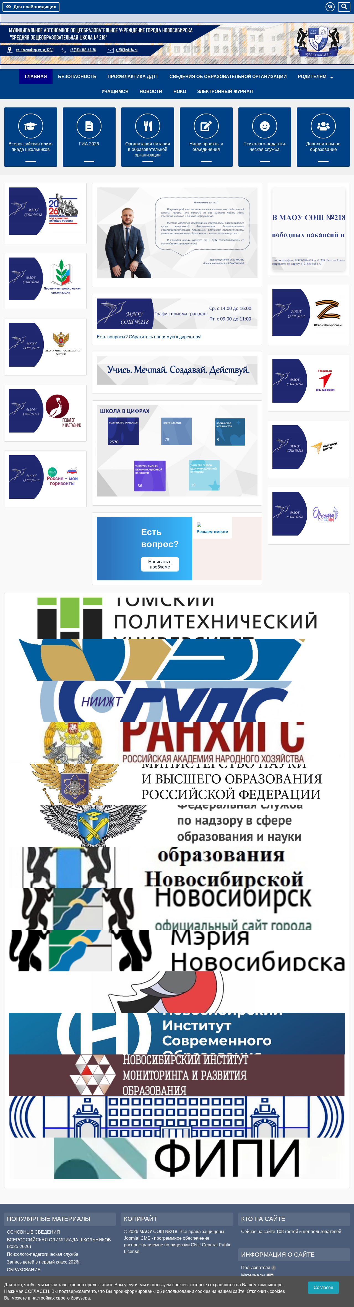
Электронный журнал (225, 91)
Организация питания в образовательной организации (147, 149)
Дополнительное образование (323, 146)
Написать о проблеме (159, 564)
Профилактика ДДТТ (133, 76)
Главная (36, 76)
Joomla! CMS (137, 1238)
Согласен (323, 1287)
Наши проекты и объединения (206, 146)
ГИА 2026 (89, 143)
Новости (151, 91)
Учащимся (115, 91)
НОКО (179, 91)
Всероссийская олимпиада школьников (31, 146)
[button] (330, 6)
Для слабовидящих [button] (35, 6)
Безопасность (77, 76)
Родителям (312, 76)
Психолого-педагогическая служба (264, 146)
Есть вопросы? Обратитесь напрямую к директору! (149, 337)
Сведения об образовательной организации (228, 76)
